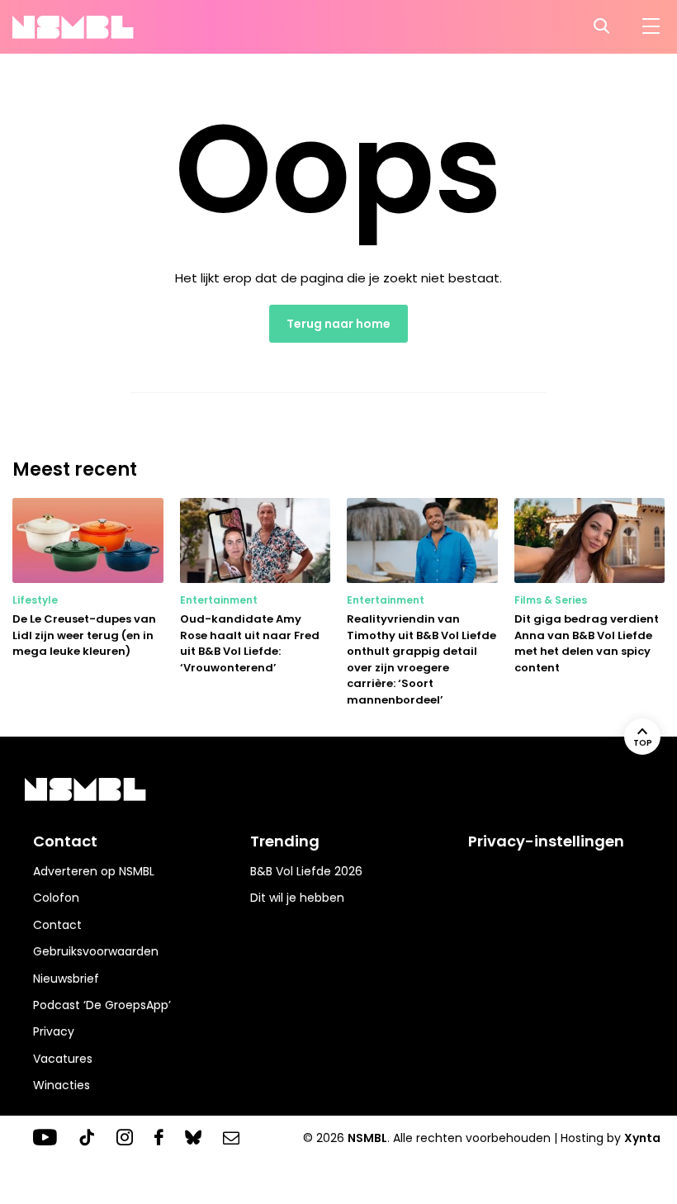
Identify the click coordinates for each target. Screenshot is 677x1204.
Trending (285, 841)
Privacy (53, 1031)
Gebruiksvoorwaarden (96, 951)
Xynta (642, 1138)
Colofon (56, 897)
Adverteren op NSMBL (93, 871)
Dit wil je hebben (297, 897)
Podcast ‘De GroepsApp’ (102, 1005)
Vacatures (62, 1058)
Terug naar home (338, 323)
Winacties (61, 1085)
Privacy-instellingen (546, 841)
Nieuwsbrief (66, 978)
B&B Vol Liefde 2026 (306, 871)
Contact (57, 925)
